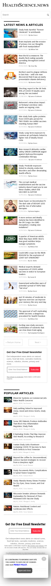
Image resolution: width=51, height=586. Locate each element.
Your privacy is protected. (15, 377)
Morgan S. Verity (29, 416)
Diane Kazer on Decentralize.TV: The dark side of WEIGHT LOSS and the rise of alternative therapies (32, 205)
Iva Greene (27, 403)
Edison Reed (28, 476)
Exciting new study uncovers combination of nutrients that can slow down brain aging (31, 327)
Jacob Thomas (28, 465)
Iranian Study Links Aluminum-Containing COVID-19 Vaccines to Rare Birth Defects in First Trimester (29, 447)
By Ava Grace (33, 35)
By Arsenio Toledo (35, 82)
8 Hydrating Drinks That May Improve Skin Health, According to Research (29, 435)
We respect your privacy (36, 546)
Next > (38, 342)
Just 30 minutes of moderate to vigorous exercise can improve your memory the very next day (32, 299)
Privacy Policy (20, 565)
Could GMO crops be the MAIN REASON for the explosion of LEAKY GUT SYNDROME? (32, 255)
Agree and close (24, 570)
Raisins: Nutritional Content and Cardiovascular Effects (27, 507)
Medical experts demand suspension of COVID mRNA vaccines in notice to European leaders (32, 270)
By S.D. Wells (32, 261)
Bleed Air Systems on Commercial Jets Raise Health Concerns (30, 399)
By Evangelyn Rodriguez (36, 333)
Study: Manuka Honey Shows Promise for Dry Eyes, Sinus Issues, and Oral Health (29, 483)
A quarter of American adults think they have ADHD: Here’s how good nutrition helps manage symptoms (31, 240)
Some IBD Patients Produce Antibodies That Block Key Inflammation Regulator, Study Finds (30, 423)
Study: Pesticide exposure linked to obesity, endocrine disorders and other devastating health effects (33, 169)
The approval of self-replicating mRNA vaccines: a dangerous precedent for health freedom (33, 313)
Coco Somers (28, 489)
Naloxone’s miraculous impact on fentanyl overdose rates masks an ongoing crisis (32, 105)
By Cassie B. (32, 277)
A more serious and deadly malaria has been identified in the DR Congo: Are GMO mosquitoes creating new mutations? (31, 222)
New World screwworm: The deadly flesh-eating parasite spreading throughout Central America (32, 59)
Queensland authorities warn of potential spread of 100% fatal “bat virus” (32, 285)
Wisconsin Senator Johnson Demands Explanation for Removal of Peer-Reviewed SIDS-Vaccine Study (29, 496)
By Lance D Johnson (35, 96)
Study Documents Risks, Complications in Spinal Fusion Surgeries (30, 471)
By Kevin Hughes (33, 211)
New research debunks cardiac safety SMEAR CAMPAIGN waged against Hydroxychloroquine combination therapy (32, 153)
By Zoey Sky (33, 66)
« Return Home (13, 342)
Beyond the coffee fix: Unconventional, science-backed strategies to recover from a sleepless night (30, 460)
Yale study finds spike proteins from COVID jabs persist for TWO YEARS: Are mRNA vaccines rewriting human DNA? (32, 120)
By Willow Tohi (33, 49)
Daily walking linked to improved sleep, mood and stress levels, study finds (29, 410)
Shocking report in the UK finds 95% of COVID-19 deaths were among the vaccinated (32, 91)
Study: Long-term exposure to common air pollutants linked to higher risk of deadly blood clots (33, 137)
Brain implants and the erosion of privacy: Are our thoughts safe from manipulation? (32, 44)
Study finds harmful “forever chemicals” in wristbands (31, 31)
